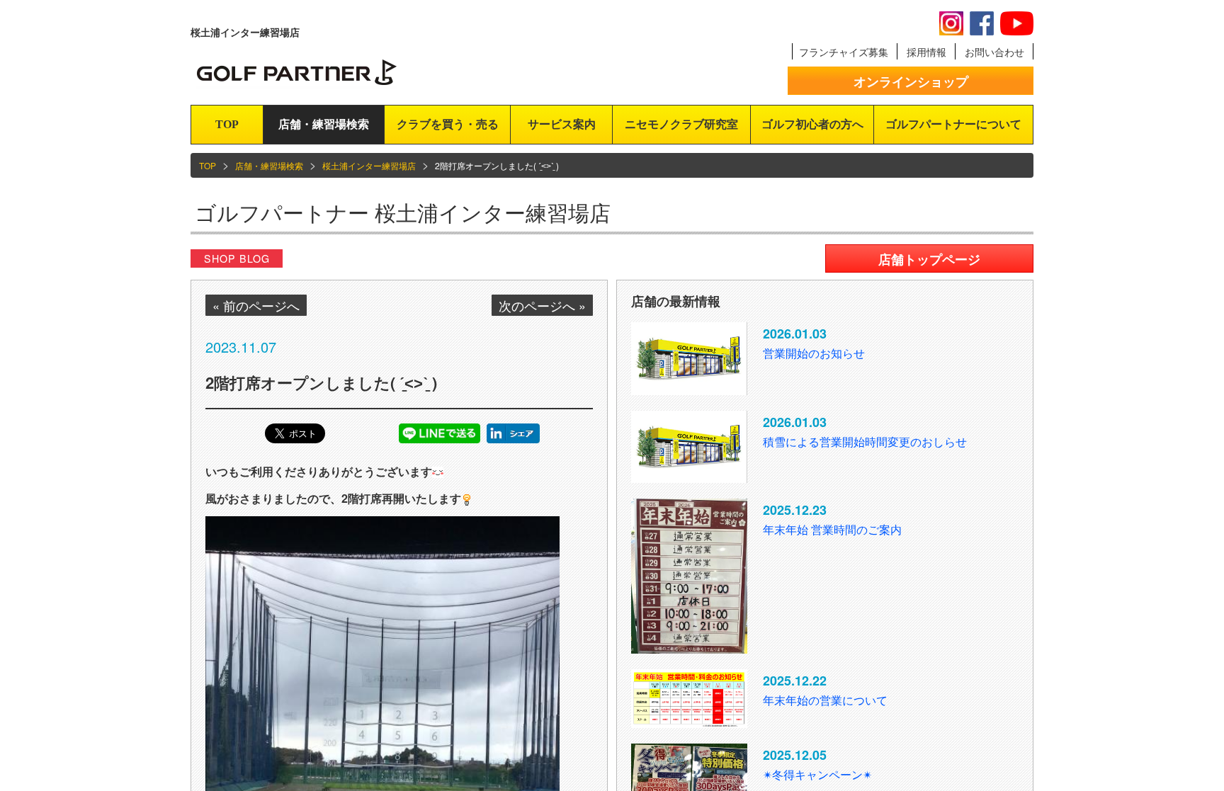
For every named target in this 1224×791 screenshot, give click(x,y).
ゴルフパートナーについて (953, 124)
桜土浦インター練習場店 (369, 165)
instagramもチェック (951, 23)
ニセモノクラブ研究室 (681, 124)
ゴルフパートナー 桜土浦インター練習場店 (403, 212)
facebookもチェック (982, 23)
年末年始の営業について (825, 700)
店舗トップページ (929, 259)
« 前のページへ (256, 305)
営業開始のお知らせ (814, 353)
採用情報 (926, 52)
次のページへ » (542, 305)
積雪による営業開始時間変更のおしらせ (865, 441)
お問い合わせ (994, 52)
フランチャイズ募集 (843, 52)
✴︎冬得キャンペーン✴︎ (817, 774)
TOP (227, 124)
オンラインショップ (911, 81)
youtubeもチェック (1016, 23)
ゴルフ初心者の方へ (812, 124)
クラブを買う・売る (448, 124)
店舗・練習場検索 (323, 124)
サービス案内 (562, 124)
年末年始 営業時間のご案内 (832, 529)
